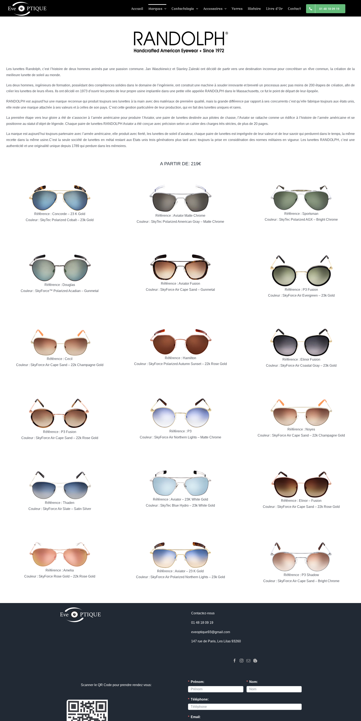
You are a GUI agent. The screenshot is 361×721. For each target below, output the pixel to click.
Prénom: (197, 682)
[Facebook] (234, 660)
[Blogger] (255, 660)
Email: (196, 717)
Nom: (253, 682)
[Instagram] (241, 660)
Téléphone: (200, 699)
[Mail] (248, 660)
